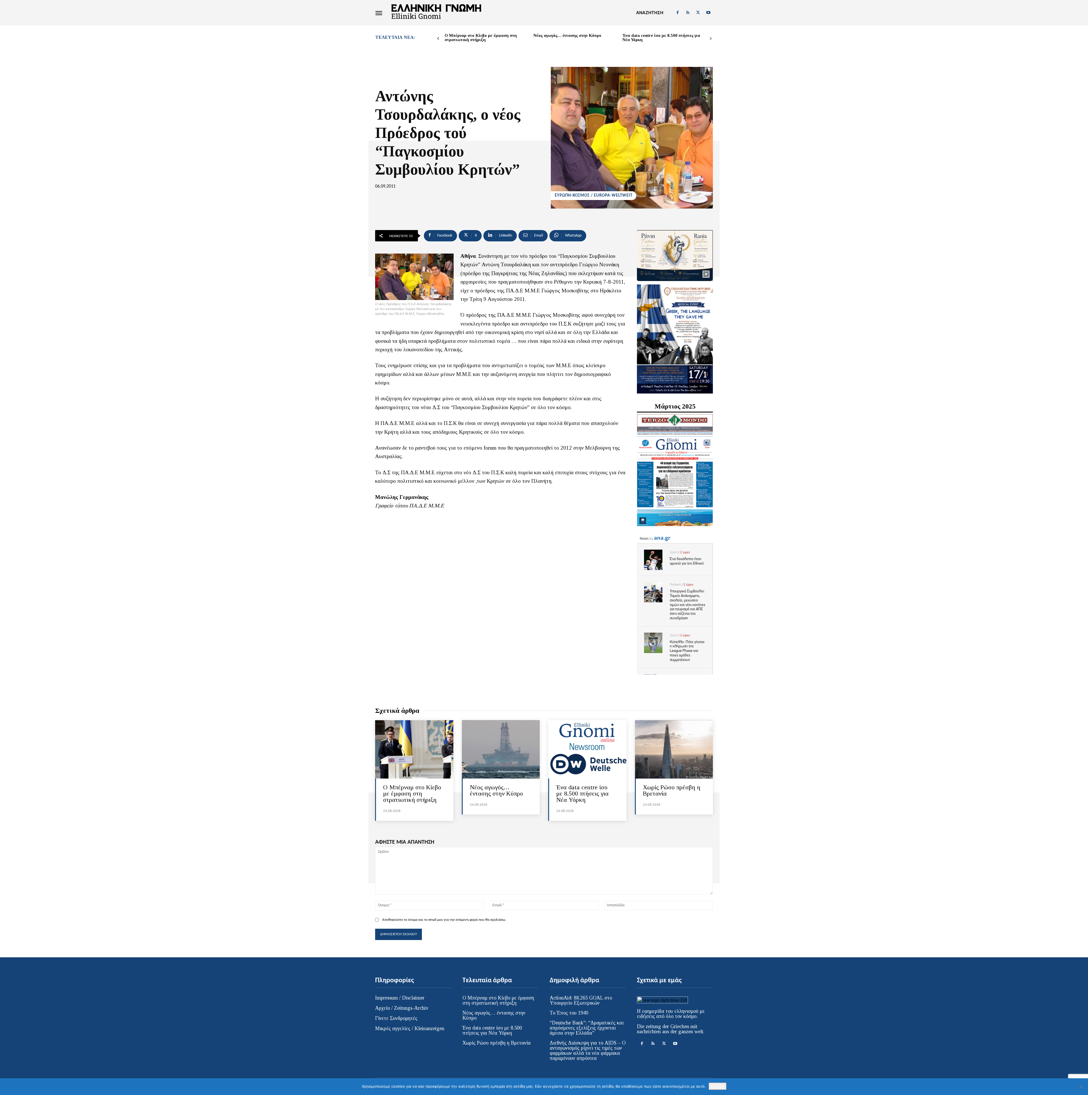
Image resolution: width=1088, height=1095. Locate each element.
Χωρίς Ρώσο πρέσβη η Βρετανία (671, 790)
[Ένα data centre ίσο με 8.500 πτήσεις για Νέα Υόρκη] (587, 749)
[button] (649, 12)
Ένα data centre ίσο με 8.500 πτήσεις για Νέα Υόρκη (661, 37)
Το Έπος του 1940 (569, 1013)
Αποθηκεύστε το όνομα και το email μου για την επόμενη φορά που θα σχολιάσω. (444, 920)
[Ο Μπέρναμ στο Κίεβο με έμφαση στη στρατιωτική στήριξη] (414, 749)
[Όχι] (1081, 1087)
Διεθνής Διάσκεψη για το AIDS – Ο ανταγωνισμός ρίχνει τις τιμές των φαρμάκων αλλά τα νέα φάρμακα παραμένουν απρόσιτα (588, 1050)
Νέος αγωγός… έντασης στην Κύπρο (567, 35)
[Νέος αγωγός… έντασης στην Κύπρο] (501, 749)
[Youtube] (708, 12)
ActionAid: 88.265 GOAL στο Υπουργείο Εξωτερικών (581, 1000)
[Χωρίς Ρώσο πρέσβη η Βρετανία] (674, 749)
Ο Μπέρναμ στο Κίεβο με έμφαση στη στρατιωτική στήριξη (481, 37)
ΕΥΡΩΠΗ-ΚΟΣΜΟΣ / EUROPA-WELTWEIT (593, 196)
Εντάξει (717, 1086)
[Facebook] (677, 12)
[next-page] (710, 38)
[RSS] (687, 12)
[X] (698, 12)
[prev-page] (438, 38)
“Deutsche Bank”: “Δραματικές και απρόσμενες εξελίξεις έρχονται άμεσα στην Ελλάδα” (587, 1028)
